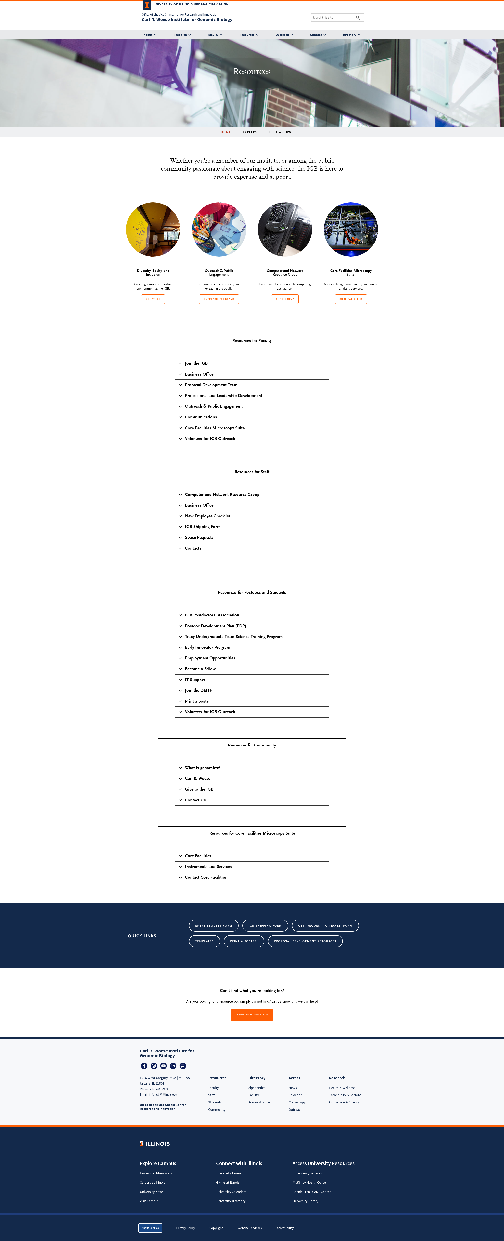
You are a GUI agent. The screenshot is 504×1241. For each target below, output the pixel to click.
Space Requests (199, 537)
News (293, 1087)
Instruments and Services (208, 866)
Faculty (213, 35)
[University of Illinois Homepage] (155, 1144)
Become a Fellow (200, 668)
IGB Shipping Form (203, 526)
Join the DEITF (198, 690)
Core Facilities (351, 299)
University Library (305, 1201)
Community (216, 1109)
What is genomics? (202, 767)
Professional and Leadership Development (223, 395)
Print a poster (197, 701)
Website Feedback (250, 1228)
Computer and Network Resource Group (222, 494)
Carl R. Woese (197, 778)
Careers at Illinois (152, 1182)
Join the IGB (196, 363)
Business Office (199, 374)
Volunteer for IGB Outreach (210, 438)
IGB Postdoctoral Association (212, 615)
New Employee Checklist (207, 516)
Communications (201, 417)
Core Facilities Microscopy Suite (215, 427)
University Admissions (156, 1173)
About (148, 35)
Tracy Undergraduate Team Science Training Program (234, 636)
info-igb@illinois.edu (163, 1094)
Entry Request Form (213, 925)
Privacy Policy (185, 1228)
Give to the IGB (199, 789)
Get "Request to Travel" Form (325, 925)
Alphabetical (257, 1087)
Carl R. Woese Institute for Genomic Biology (187, 19)
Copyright (216, 1228)
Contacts (193, 548)
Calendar (295, 1095)
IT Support (195, 679)
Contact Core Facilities (206, 877)
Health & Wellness (342, 1087)
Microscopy (297, 1102)
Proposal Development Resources (305, 941)
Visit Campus (149, 1201)
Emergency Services (307, 1173)
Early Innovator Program (207, 647)
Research (180, 35)
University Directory (230, 1201)
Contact (316, 35)
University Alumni (229, 1173)
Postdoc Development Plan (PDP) (215, 625)
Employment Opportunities (210, 658)
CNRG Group (285, 299)
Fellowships (280, 132)
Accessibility (285, 1228)
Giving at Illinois (227, 1182)
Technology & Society (345, 1095)
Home (226, 132)
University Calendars (231, 1191)
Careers (250, 132)
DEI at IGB (153, 299)
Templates (204, 941)
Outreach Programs (219, 299)
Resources (247, 35)
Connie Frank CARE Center (312, 1191)
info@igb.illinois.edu (252, 1014)
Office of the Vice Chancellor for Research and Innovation (180, 14)
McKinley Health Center (310, 1182)
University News (152, 1191)
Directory (349, 35)
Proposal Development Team (211, 384)
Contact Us (195, 800)
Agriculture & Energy (344, 1102)
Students (215, 1102)
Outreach (282, 35)
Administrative (259, 1102)
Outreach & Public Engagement (214, 406)
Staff (211, 1095)
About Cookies (150, 1228)
